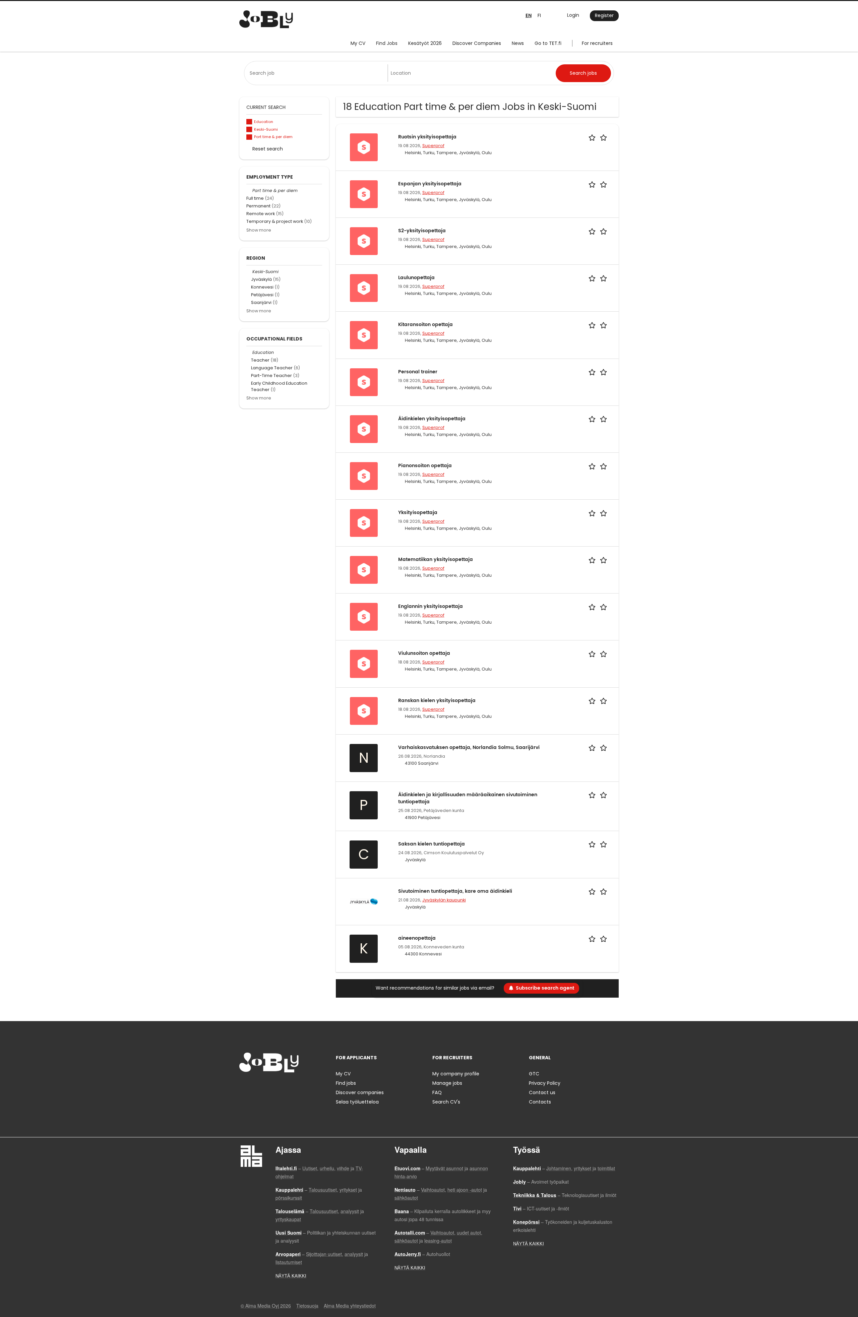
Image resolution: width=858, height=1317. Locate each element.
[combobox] (317, 73)
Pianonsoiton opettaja (425, 465)
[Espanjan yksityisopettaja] (364, 193)
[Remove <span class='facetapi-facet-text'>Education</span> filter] (249, 122)
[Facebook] (244, 1086)
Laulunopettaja (416, 277)
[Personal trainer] (364, 381)
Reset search (267, 148)
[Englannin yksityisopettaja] (364, 616)
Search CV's (446, 1102)
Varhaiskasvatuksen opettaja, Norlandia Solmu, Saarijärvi (469, 747)
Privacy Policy (544, 1083)
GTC (534, 1073)
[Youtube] (287, 1086)
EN (529, 15)
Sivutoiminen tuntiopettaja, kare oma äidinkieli (455, 891)
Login (573, 15)
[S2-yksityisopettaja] (364, 241)
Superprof (433, 145)
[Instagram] (255, 1086)
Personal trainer (417, 372)
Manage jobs (447, 1083)
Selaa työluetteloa (357, 1102)
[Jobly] (266, 19)
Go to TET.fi (548, 43)
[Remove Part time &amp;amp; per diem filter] (249, 190)
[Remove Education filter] (249, 352)
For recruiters (597, 43)
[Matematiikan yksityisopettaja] (364, 569)
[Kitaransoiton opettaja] (364, 334)
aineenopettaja (417, 938)
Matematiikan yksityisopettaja (435, 559)
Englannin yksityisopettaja (430, 606)
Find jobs (346, 1083)
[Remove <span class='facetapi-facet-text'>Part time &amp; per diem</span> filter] (249, 137)
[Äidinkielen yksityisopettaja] (364, 428)
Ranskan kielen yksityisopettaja (437, 700)
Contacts (540, 1102)
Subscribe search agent (545, 988)
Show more (258, 230)
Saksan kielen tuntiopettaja (431, 844)
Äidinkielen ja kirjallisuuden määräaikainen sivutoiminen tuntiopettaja (467, 798)
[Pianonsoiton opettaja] (364, 475)
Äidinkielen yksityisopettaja (432, 419)
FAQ (437, 1092)
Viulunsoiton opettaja (424, 653)
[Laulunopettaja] (364, 288)
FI (539, 15)
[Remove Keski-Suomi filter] (249, 271)
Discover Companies (476, 43)
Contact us (542, 1092)
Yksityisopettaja (417, 512)
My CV (358, 43)
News (518, 43)
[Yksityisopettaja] (364, 522)
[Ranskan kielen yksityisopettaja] (364, 710)
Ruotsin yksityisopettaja (427, 137)
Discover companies (360, 1092)
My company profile (455, 1073)
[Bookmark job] (599, 137)
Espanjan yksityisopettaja (430, 184)
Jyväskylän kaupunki (444, 900)
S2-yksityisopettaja (422, 231)
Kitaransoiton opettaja (425, 324)
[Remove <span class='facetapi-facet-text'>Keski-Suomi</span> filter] (249, 129)
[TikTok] (277, 1086)
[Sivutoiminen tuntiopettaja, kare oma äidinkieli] (364, 901)
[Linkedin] (266, 1086)
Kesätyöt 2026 (425, 43)
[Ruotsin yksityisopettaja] (364, 146)
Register (604, 15)
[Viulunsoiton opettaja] (364, 663)
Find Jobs (386, 43)
